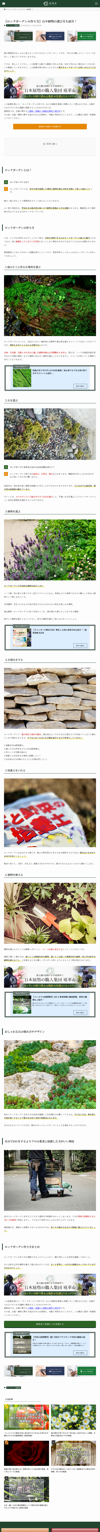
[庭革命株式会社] (50, 3)
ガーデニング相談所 (13, 25)
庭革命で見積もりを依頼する (50, 1324)
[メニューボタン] (96, 3)
